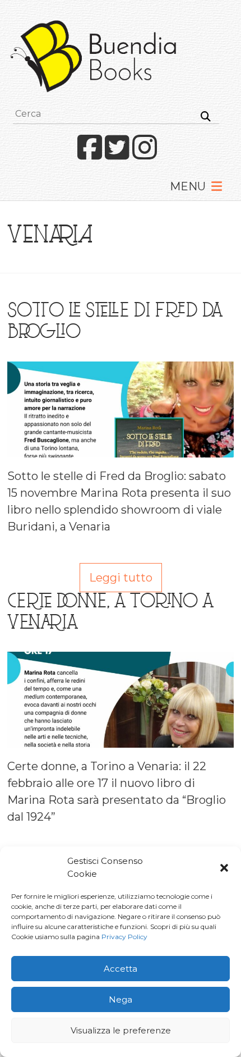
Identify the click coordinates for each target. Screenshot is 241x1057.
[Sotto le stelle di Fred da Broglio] (120, 370)
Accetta (120, 968)
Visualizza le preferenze (121, 1030)
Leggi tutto (120, 577)
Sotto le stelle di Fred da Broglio (115, 322)
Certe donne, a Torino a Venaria (110, 613)
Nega (120, 999)
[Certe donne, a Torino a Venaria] (120, 660)
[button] (224, 867)
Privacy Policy (124, 936)
